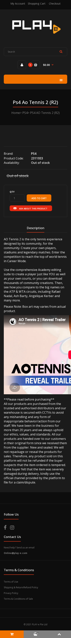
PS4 (25, 113)
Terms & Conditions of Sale (18, 598)
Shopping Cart (36, 3)
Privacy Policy (11, 593)
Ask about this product (33, 208)
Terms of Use (11, 581)
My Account (17, 3)
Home (15, 113)
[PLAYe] (35, 36)
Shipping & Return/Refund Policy (21, 587)
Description (35, 228)
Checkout (55, 3)
